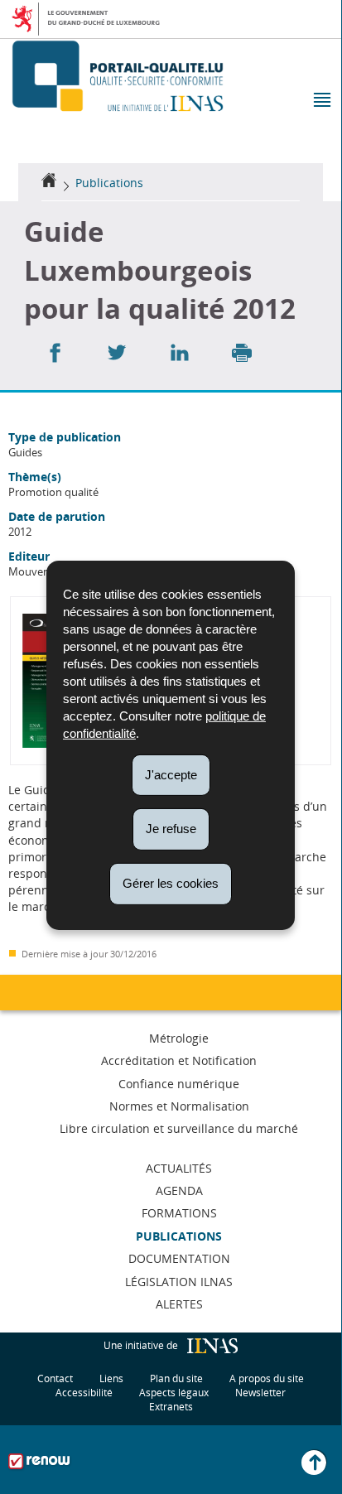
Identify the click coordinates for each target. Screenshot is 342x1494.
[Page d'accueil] (48, 182)
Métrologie (179, 1038)
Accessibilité (84, 1393)
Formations (179, 1213)
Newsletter (260, 1393)
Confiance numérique (178, 1084)
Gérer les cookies (171, 883)
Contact (55, 1378)
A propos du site (266, 1378)
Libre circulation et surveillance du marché (179, 1128)
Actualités (179, 1168)
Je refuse (171, 829)
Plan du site (176, 1378)
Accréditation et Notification (179, 1060)
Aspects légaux (174, 1393)
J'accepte (171, 774)
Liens (111, 1378)
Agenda (179, 1190)
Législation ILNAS (179, 1281)
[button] (321, 101)
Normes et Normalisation (179, 1106)
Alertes (179, 1304)
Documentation (179, 1258)
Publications (109, 182)
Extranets (171, 1407)
